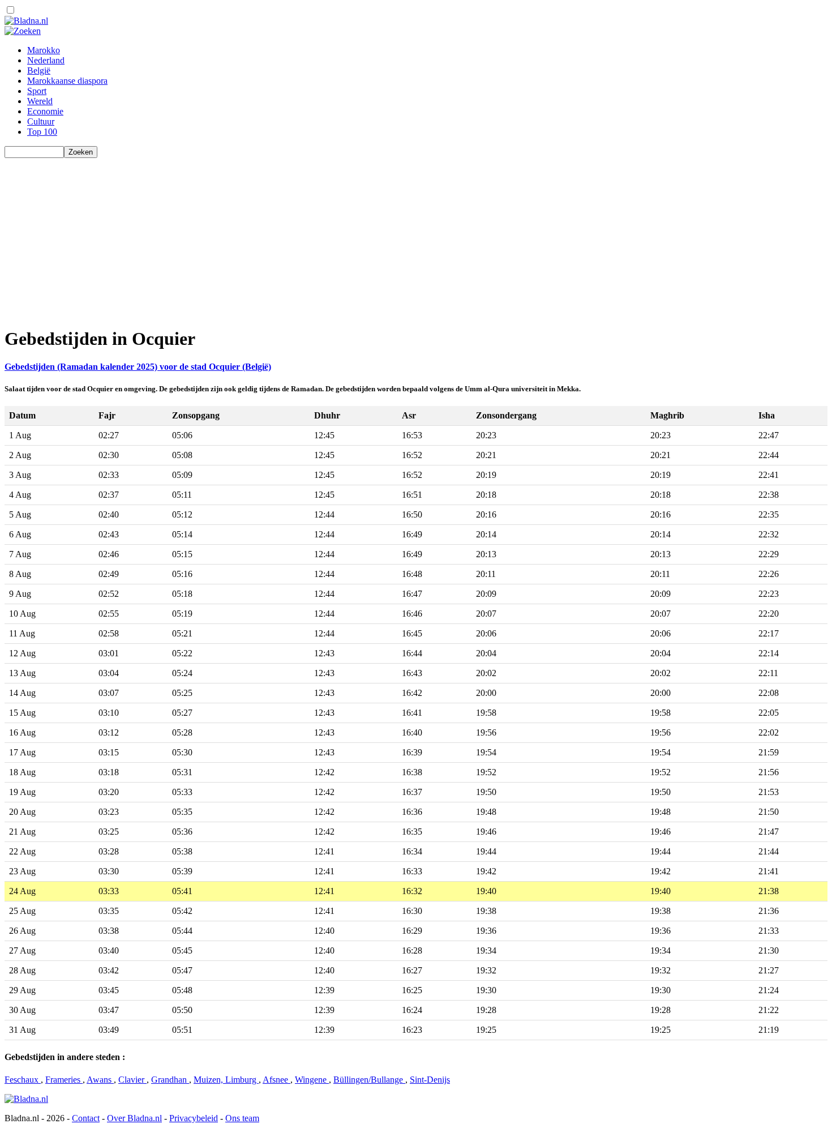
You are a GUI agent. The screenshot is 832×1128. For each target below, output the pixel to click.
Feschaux (23, 1079)
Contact (86, 1118)
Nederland (46, 60)
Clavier (132, 1079)
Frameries (64, 1079)
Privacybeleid (193, 1118)
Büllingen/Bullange (369, 1079)
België (38, 70)
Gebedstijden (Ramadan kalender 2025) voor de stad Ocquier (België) (138, 366)
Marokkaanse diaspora (67, 81)
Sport (36, 91)
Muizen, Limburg (226, 1079)
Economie (45, 111)
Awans (100, 1079)
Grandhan (170, 1079)
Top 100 (42, 131)
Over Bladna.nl (134, 1118)
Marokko (43, 50)
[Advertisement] (344, 237)
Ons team (242, 1118)
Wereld (40, 101)
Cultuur (40, 121)
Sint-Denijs (430, 1079)
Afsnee (276, 1079)
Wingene (312, 1079)
